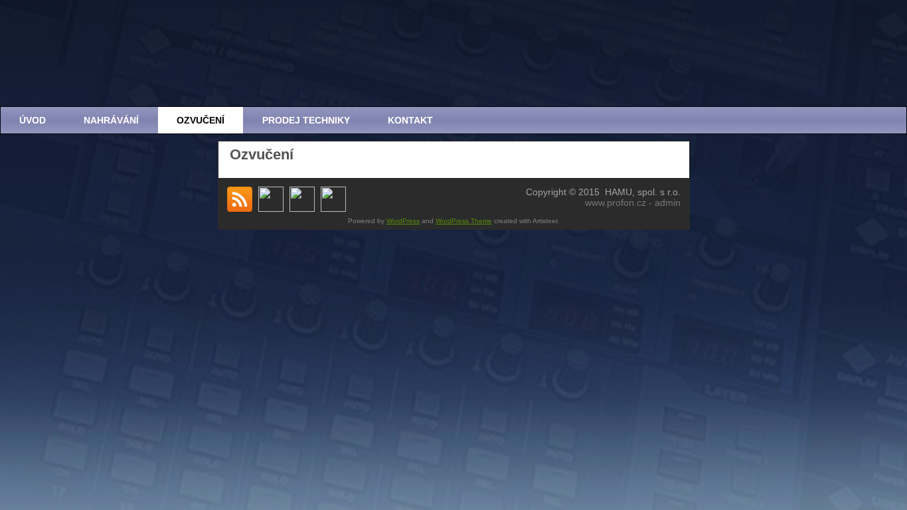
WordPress (403, 220)
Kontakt (410, 120)
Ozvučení (200, 120)
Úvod (32, 120)
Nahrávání (111, 120)
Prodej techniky (306, 120)
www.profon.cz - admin (633, 202)
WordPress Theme (464, 220)
